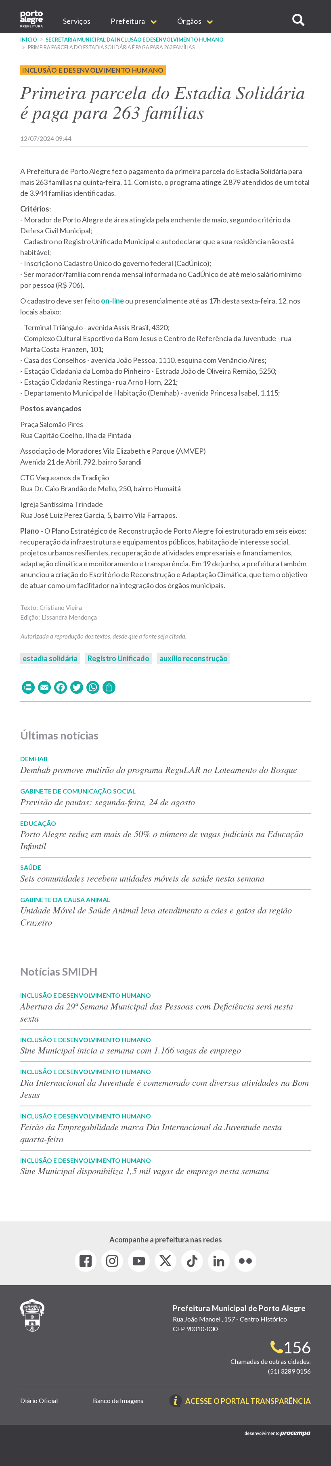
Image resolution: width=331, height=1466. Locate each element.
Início (28, 40)
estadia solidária (50, 658)
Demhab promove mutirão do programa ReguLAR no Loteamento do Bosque (158, 769)
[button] (298, 19)
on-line (112, 300)
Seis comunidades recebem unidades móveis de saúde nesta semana (142, 878)
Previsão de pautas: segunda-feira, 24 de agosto (107, 802)
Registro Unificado (118, 658)
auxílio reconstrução (193, 658)
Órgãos (190, 21)
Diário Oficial (39, 1400)
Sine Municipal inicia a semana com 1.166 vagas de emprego (130, 1050)
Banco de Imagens (118, 1400)
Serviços (76, 21)
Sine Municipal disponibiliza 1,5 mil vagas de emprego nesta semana (144, 1170)
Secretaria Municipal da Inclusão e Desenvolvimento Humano (135, 40)
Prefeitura (128, 21)
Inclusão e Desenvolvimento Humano (93, 70)
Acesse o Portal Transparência (248, 1401)
